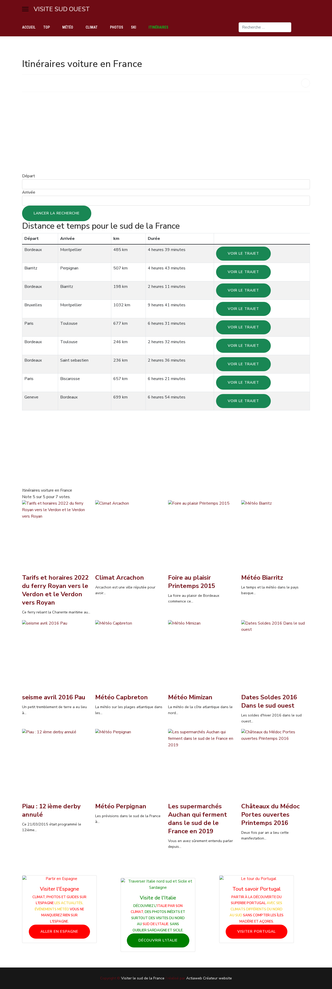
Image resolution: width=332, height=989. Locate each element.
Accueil (29, 27)
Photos (116, 27)
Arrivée (28, 192)
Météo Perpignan (120, 806)
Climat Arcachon (119, 577)
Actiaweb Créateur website (209, 978)
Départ (28, 176)
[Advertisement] (166, 132)
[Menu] (25, 9)
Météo (67, 27)
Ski (133, 27)
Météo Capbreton (121, 697)
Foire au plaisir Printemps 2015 (191, 581)
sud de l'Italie (155, 924)
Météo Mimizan (190, 697)
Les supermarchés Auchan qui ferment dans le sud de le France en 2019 (197, 818)
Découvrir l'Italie (158, 940)
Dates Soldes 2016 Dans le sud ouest (269, 701)
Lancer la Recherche (57, 213)
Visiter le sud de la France (142, 978)
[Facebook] (308, 27)
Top (46, 27)
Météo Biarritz (262, 577)
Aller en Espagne (59, 931)
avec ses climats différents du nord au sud (256, 909)
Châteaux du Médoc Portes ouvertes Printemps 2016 (270, 814)
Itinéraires (158, 27)
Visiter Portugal (256, 931)
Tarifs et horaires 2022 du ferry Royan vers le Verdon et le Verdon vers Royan (55, 590)
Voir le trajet (243, 253)
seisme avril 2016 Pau (53, 697)
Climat (92, 27)
